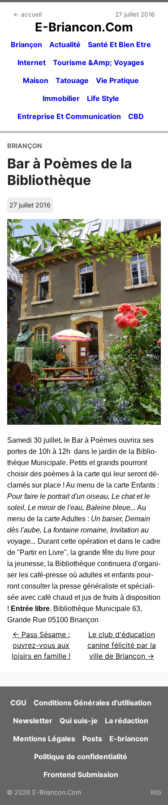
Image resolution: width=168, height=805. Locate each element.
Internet (31, 62)
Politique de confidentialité (80, 756)
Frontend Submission (80, 774)
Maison (35, 80)
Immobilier (61, 98)
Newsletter (32, 720)
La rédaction (126, 720)
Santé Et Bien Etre (119, 44)
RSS (156, 792)
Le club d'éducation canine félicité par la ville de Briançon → (121, 645)
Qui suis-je (79, 720)
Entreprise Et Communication (69, 116)
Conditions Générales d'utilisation (92, 702)
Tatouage (72, 80)
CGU (18, 702)
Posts (92, 738)
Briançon (26, 44)
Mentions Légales (44, 738)
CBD (136, 116)
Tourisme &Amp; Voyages (98, 62)
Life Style (103, 98)
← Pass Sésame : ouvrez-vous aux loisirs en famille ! (41, 645)
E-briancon (128, 738)
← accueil (27, 14)
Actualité (65, 44)
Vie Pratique (117, 80)
